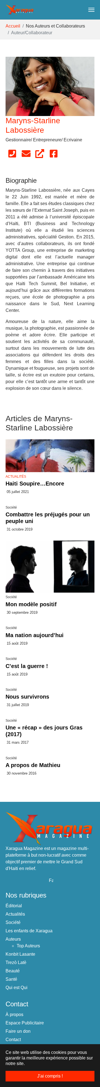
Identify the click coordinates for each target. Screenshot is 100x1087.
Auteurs (13, 939)
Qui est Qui (17, 987)
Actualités (16, 477)
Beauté (13, 970)
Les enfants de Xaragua (29, 930)
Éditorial (14, 905)
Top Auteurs (28, 945)
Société (13, 922)
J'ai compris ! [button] (50, 1076)
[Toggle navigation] (91, 9)
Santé (11, 979)
